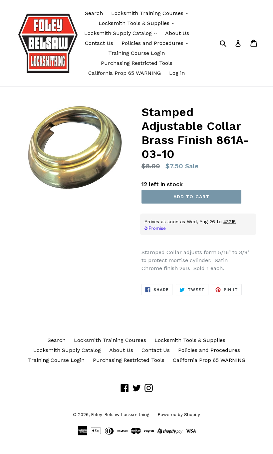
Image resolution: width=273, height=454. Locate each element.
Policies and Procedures (153, 43)
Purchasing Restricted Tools (136, 63)
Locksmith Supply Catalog (118, 33)
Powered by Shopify (178, 414)
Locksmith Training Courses (148, 13)
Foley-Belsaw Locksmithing (120, 414)
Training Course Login (136, 53)
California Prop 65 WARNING (124, 73)
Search (94, 13)
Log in (177, 73)
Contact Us (99, 43)
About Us (177, 33)
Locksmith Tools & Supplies (135, 23)
